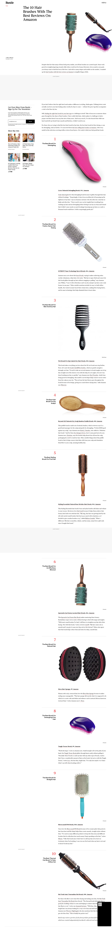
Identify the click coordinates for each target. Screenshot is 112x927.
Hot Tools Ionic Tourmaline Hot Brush (70, 894)
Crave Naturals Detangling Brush (69, 190)
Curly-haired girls (63, 195)
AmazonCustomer (81, 906)
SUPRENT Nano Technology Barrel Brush (71, 271)
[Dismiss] (109, 903)
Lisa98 (87, 625)
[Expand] (99, 903)
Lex (69, 760)
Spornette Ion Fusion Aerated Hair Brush (71, 613)
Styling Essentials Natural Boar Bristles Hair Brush (74, 504)
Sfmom (60, 839)
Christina (69, 435)
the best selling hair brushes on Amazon (84, 127)
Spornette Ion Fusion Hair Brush (70, 617)
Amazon (86, 190)
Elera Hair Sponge (64, 689)
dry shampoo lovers (79, 433)
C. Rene (81, 701)
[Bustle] (10, 2)
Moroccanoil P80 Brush (65, 824)
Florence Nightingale (72, 911)
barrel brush (79, 275)
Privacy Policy (12, 125)
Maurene (63, 385)
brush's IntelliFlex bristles (78, 368)
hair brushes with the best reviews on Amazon (59, 72)
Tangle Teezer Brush (65, 746)
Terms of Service (31, 124)
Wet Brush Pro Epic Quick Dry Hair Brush (71, 361)
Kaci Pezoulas (94, 375)
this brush (80, 511)
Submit (30, 121)
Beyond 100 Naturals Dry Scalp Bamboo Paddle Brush (75, 421)
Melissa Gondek (90, 518)
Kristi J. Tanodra (85, 430)
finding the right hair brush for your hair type (58, 113)
